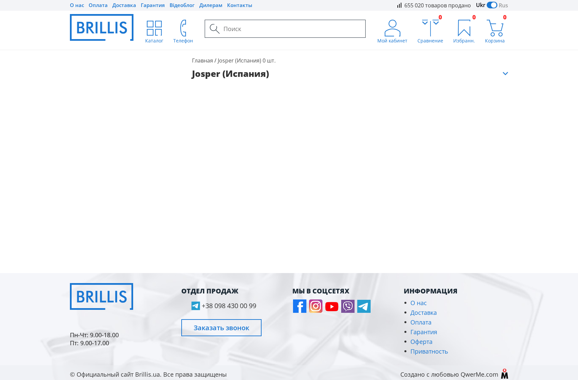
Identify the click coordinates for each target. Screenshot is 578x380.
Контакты (239, 5)
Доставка (124, 5)
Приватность (429, 351)
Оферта (421, 342)
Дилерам (210, 5)
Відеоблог (182, 5)
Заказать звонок (221, 327)
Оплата (98, 5)
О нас (77, 5)
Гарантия (153, 5)
